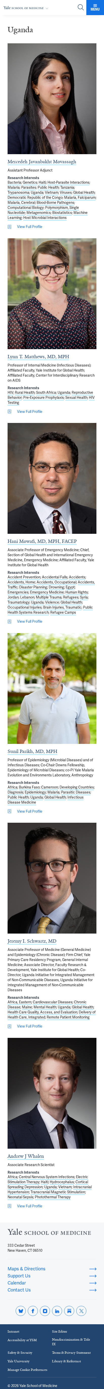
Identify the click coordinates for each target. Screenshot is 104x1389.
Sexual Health (76, 397)
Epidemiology (35, 792)
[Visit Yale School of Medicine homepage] (49, 1233)
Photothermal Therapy (53, 1197)
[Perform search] (81, 7)
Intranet (13, 1331)
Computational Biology (26, 207)
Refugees (71, 597)
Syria (84, 597)
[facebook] (33, 1311)
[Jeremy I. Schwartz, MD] (52, 878)
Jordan (13, 597)
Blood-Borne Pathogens (55, 202)
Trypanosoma (18, 192)
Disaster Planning (33, 587)
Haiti (42, 182)
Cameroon (49, 787)
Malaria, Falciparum (80, 197)
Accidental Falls (54, 577)
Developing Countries (77, 787)
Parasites (28, 187)
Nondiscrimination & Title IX (71, 1341)
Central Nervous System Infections (46, 1177)
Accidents (77, 577)
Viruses (66, 192)
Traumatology (19, 602)
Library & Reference (66, 1361)
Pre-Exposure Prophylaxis (43, 397)
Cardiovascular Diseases (52, 1002)
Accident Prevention (24, 577)
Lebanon (27, 597)
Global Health (84, 192)
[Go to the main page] (27, 8)
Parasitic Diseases (75, 792)
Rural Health (25, 392)
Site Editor (59, 1331)
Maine (27, 1007)
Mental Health (45, 1007)
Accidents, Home (21, 582)
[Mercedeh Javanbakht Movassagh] (52, 98)
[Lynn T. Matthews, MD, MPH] (52, 293)
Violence (52, 602)
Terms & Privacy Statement (71, 1352)
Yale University (19, 1361)
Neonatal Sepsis (20, 1197)
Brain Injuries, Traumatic (62, 607)
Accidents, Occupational (56, 582)
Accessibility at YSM (22, 1340)
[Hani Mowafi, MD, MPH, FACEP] (52, 478)
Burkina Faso (29, 787)
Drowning (56, 587)
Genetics (30, 182)
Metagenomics (39, 212)
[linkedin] (57, 1311)
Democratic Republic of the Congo (35, 197)
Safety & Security (20, 1352)
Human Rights (76, 592)
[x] (81, 1311)
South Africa (46, 392)
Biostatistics (62, 212)
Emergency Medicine (47, 592)
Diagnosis (15, 792)
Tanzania (67, 187)
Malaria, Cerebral (21, 202)
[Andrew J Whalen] (52, 1093)
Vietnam (51, 192)
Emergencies (18, 592)
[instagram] (45, 1311)
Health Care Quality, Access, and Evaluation (42, 1012)
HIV (10, 392)
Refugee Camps (63, 612)
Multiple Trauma (49, 597)
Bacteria (14, 182)
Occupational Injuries (25, 607)
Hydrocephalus (62, 1182)
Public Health (48, 187)
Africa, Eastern (19, 1002)
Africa (12, 787)
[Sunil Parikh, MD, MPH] (52, 688)
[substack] (69, 1311)
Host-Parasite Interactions (68, 182)
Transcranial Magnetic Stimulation (58, 1192)
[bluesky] (21, 1311)
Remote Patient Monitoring (68, 1017)
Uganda (37, 192)
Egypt (70, 587)
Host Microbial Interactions (45, 217)
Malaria (14, 187)
